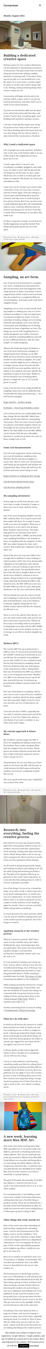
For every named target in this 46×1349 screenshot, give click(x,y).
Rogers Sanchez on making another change (22, 476)
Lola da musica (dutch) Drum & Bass (19, 481)
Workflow (22, 239)
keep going (26, 1097)
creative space (8, 239)
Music (28, 237)
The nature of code (33, 976)
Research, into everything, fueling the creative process (21, 833)
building (36, 237)
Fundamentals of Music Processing (20, 1010)
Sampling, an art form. (21, 277)
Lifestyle (22, 237)
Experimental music (15, 1097)
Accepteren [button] (24, 1346)
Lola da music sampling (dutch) (17, 487)
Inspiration (36, 790)
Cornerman (11, 5)
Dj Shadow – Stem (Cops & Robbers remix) (21, 408)
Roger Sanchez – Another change (17, 402)
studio (16, 239)
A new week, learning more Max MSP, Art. (20, 1138)
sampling (10, 792)
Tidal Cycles (23, 999)
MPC (5, 792)
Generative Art (16, 987)
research (11, 1099)
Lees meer (34, 1345)
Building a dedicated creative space (20, 57)
